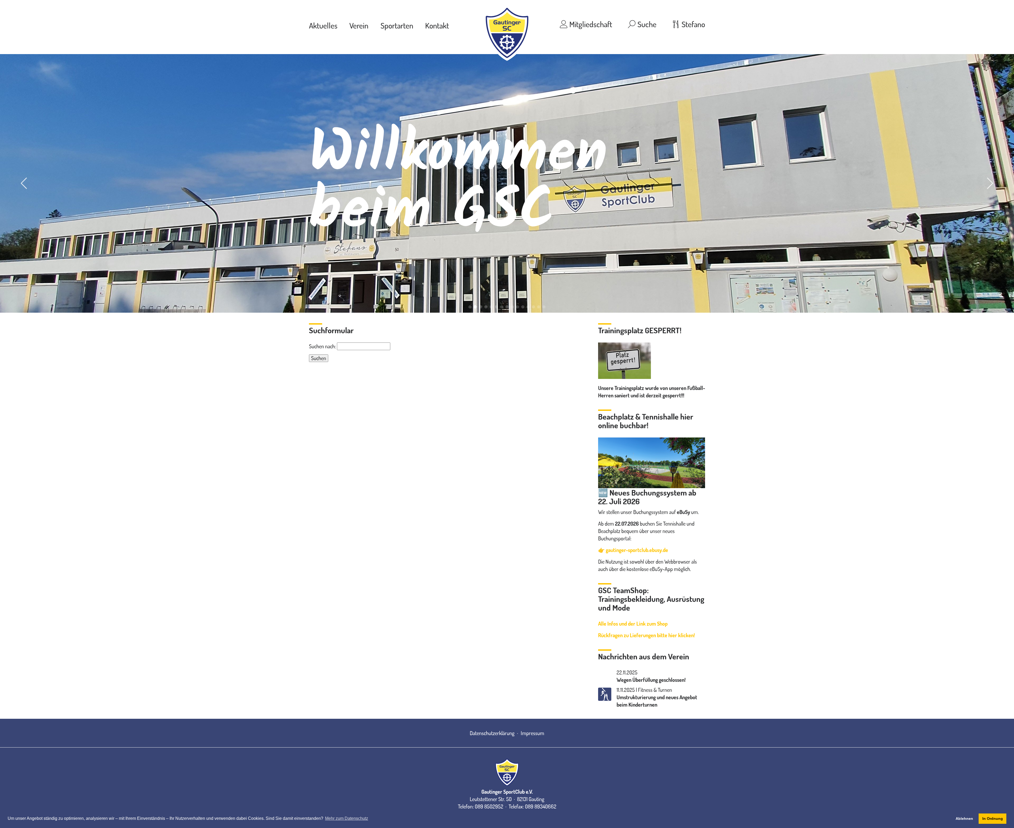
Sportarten (397, 25)
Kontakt (437, 25)
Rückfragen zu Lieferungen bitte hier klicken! (646, 635)
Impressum (532, 733)
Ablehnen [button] (964, 818)
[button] (470, 306)
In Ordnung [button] (992, 818)
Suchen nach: (322, 346)
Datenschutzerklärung (492, 733)
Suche (646, 24)
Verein (358, 25)
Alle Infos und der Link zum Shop (633, 623)
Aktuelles (323, 25)
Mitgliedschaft (590, 24)
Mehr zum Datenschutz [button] (346, 818)
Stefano (692, 24)
